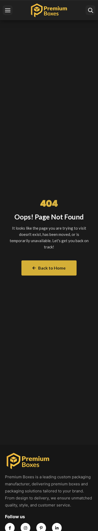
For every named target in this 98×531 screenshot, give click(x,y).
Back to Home (52, 267)
